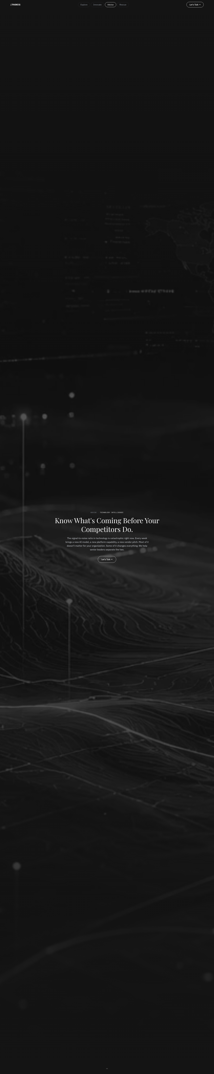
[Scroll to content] (107, 1068)
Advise (110, 4)
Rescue (123, 4)
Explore (84, 4)
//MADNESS (15, 4)
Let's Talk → (195, 4)
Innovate (97, 4)
